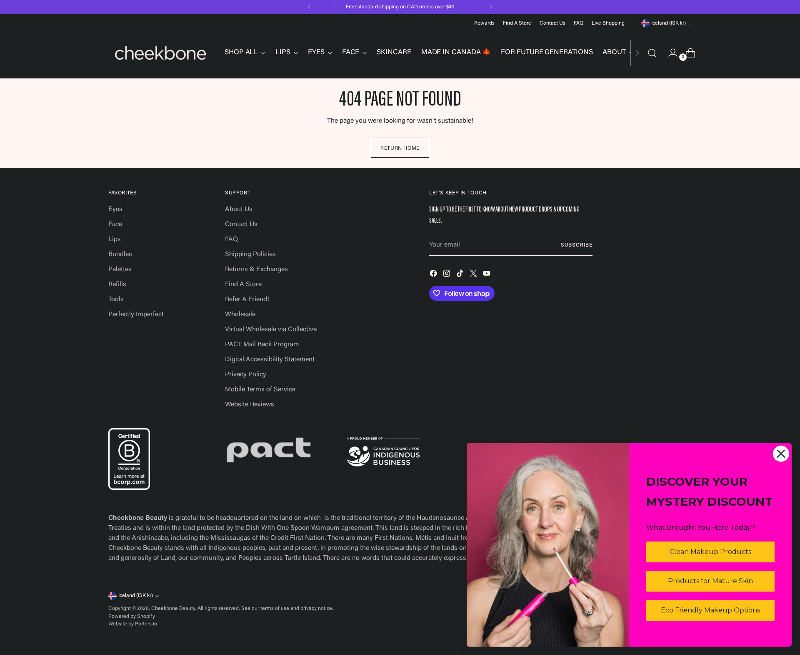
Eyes (115, 209)
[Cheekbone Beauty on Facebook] (434, 275)
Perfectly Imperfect (136, 314)
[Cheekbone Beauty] (160, 53)
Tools (116, 299)
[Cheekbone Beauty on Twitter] (474, 275)
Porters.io (146, 624)
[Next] (491, 7)
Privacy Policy (245, 374)
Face (115, 224)
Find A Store (243, 284)
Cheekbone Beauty (173, 608)
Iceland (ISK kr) (668, 23)
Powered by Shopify (131, 616)
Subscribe (576, 245)
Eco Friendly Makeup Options (710, 610)
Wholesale (240, 314)
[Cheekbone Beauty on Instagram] (447, 275)
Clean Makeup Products (710, 552)
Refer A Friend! (247, 299)
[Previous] (309, 7)
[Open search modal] (652, 53)
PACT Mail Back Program (262, 344)
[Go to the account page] (669, 53)
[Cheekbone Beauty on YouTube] (487, 275)
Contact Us (241, 224)
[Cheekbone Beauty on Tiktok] (461, 275)
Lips (114, 239)
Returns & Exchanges (256, 269)
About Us (238, 209)
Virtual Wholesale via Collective (271, 329)
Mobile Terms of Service (260, 389)
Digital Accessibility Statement (270, 359)
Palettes (120, 269)
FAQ (231, 239)
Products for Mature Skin (710, 581)
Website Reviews (249, 404)
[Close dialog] (781, 453)
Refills (117, 284)
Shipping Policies (250, 254)
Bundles (120, 254)
